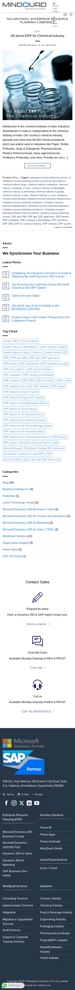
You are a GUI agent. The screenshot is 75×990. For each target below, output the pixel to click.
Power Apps (10, 549)
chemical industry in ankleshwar (19, 191)
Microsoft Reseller (13, 448)
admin (53, 45)
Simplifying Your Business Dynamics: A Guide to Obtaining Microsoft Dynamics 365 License (41, 275)
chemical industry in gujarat (50, 191)
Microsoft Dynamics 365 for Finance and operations (34, 516)
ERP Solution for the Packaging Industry (24, 431)
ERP (6, 358)
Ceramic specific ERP (56, 352)
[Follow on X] (21, 803)
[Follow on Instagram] (14, 803)
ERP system (64, 223)
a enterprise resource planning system (48, 177)
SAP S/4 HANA (12, 556)
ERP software (50, 223)
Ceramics (36, 352)
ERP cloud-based (29, 363)
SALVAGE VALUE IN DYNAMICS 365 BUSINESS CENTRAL (35, 307)
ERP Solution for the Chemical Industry (23, 414)
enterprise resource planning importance (48, 206)
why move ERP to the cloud (45, 459)
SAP (49, 454)
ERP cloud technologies (40, 369)
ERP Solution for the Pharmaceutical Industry (27, 437)
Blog (37, 31)
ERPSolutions (60, 437)
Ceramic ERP (10, 341)
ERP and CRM (19, 216)
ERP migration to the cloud (17, 386)
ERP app (32, 216)
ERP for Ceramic (45, 380)
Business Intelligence (16, 489)
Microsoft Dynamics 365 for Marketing (26, 522)
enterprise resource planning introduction (23, 209)
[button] (65, 14)
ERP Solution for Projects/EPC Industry (24, 397)
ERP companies (11, 220)
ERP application (46, 216)
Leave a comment (63, 227)
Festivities (9, 495)
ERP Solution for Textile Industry (20, 409)
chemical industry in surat (43, 195)
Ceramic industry (29, 341)
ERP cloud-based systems (54, 363)
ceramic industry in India (16, 352)
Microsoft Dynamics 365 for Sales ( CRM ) (28, 529)
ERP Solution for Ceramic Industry (21, 392)
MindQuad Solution (15, 536)
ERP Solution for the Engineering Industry (25, 420)
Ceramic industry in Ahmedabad (20, 347)
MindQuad (30, 448)
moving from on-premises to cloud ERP (23, 454)
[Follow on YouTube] (36, 803)
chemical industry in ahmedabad (48, 188)
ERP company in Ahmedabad (35, 220)
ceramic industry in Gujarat (52, 347)
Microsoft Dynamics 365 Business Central (28, 509)
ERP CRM (8, 223)
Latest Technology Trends (18, 502)
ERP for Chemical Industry (27, 223)
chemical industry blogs (15, 184)
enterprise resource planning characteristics (49, 198)
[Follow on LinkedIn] (29, 803)
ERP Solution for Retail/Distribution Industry (26, 403)
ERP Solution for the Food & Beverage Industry (28, 425)
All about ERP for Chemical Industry (37, 36)
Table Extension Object (26, 295)
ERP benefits (62, 216)
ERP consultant (59, 220)
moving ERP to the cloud (51, 448)
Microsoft (24, 442)
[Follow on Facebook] (6, 803)
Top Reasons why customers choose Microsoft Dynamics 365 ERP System (40, 286)
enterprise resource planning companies (23, 202)
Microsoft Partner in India (45, 442)
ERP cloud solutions (14, 369)
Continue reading (37, 165)
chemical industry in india (15, 195)
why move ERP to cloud (16, 459)
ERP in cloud (63, 380)
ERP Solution (58, 386)
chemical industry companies (42, 184)
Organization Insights (16, 542)
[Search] (71, 14)
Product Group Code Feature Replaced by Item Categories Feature (41, 319)
